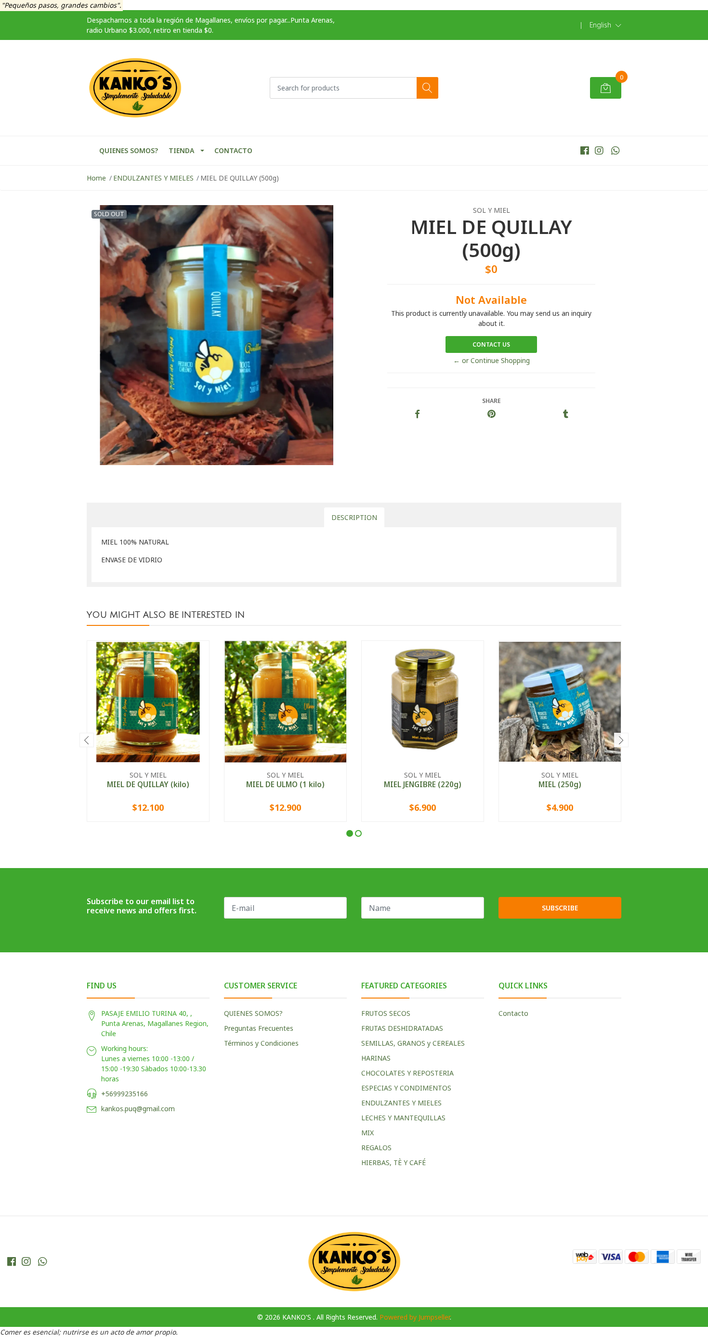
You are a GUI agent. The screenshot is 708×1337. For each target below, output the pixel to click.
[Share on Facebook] (417, 414)
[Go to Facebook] (584, 150)
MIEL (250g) (559, 784)
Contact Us (491, 344)
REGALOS (376, 1147)
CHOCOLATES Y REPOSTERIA (407, 1072)
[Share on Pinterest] (491, 414)
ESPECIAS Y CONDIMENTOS (406, 1087)
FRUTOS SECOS (385, 1013)
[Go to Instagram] (599, 150)
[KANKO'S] (135, 87)
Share (491, 401)
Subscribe (560, 907)
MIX (367, 1132)
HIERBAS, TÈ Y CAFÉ (393, 1162)
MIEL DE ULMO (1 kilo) (285, 784)
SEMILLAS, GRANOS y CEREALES (413, 1043)
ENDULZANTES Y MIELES (153, 177)
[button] (605, 25)
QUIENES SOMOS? (128, 150)
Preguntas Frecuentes (258, 1028)
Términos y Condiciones (261, 1043)
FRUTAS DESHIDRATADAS (402, 1028)
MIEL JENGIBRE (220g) (422, 784)
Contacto (513, 1013)
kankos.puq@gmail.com (138, 1108)
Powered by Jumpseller (415, 1317)
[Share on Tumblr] (565, 414)
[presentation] (86, 740)
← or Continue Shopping (491, 360)
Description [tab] (354, 517)
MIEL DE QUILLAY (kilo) (148, 784)
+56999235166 (124, 1093)
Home (96, 177)
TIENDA (181, 150)
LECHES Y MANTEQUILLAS (403, 1117)
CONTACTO (233, 150)
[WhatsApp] (615, 150)
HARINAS (376, 1058)
